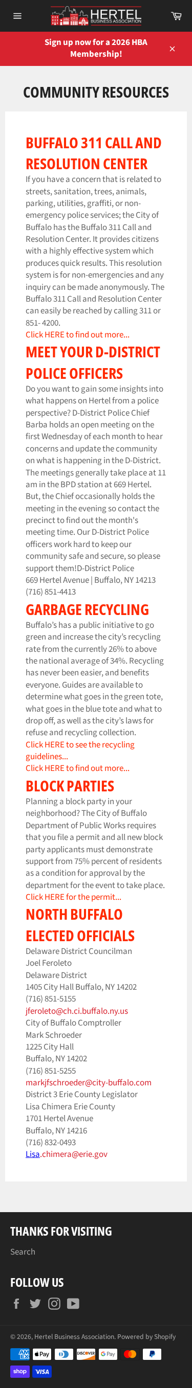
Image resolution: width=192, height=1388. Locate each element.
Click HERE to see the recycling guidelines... (80, 751)
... (126, 335)
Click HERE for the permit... (73, 897)
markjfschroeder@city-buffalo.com (89, 1083)
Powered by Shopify (146, 1336)
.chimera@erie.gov (74, 1154)
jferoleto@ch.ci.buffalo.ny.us (77, 1011)
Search (22, 1252)
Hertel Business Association (74, 1336)
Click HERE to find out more (74, 335)
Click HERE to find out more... (78, 768)
